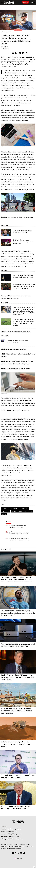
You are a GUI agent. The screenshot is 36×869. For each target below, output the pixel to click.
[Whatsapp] (9, 53)
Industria (25, 508)
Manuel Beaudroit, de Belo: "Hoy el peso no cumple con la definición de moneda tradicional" (24, 286)
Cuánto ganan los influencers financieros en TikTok (22, 231)
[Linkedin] (26, 53)
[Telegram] (23, 53)
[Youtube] (21, 853)
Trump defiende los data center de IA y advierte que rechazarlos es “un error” (15, 807)
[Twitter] (13, 53)
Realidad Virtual (17, 511)
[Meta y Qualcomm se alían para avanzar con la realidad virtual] (6, 277)
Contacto (16, 844)
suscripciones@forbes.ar (13, 836)
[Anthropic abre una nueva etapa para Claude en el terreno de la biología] (18, 762)
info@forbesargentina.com (11, 831)
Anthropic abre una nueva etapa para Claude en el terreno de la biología (17, 776)
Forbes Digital (5, 46)
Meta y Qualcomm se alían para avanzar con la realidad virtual (23, 276)
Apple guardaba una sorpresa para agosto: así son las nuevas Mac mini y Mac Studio (18, 645)
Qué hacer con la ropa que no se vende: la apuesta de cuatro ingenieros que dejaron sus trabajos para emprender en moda (19, 533)
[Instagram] (18, 853)
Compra (4, 508)
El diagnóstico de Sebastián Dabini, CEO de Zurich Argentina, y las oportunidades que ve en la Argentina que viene (19, 526)
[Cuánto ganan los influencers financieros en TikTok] (6, 232)
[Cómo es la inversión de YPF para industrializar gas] (2, 341)
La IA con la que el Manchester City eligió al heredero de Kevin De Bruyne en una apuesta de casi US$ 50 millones (18, 613)
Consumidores (14, 508)
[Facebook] (16, 53)
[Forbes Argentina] (9, 2)
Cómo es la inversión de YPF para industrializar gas (17, 341)
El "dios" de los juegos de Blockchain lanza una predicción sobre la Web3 (23, 242)
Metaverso (5, 511)
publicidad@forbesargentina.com (13, 829)
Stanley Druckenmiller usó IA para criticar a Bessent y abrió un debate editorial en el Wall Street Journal (17, 677)
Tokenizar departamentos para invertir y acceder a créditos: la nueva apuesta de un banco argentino (16, 711)
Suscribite (25, 2)
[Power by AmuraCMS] (18, 858)
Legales (22, 846)
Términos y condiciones (13, 846)
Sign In (33, 2)
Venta (4, 514)
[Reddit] (20, 53)
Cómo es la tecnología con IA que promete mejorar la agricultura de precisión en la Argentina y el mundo (24, 322)
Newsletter (9, 844)
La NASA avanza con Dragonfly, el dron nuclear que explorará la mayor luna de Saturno (15, 744)
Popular (8, 522)
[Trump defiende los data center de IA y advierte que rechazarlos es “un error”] (18, 793)
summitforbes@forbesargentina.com (13, 834)
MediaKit (3, 844)
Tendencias (28, 511)
